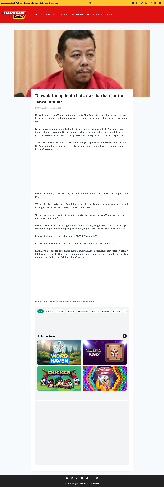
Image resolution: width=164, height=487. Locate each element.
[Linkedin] (97, 478)
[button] (90, 3)
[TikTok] (87, 478)
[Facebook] (146, 3)
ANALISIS (50, 14)
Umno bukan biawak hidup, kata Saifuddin (72, 301)
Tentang (28, 3)
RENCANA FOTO (95, 14)
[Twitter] (142, 3)
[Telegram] (155, 3)
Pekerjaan (53, 3)
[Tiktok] (151, 3)
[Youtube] (133, 3)
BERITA (38, 14)
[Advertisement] (82, 173)
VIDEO (110, 14)
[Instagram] (137, 3)
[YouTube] (67, 478)
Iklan (35, 3)
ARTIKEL (63, 14)
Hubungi (43, 3)
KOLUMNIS (77, 14)
